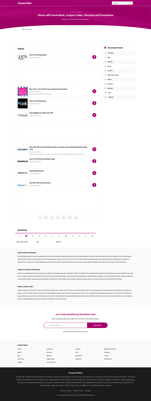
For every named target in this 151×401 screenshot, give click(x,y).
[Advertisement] (75, 35)
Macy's (108, 79)
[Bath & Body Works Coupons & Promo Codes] (23, 91)
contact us (130, 380)
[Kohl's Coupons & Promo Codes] (23, 161)
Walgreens (79, 355)
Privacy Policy (65, 391)
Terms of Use (78, 391)
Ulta (108, 92)
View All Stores (51, 362)
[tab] (19, 235)
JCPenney (109, 53)
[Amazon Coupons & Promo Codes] (23, 173)
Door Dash (21, 359)
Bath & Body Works (112, 75)
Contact (88, 391)
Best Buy (109, 62)
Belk (107, 57)
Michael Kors (108, 359)
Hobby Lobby (50, 359)
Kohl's (108, 66)
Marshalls (78, 359)
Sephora (20, 362)
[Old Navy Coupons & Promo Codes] (23, 149)
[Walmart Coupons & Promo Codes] (23, 185)
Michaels (109, 88)
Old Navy (109, 84)
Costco (106, 355)
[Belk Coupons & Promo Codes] (23, 103)
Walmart (109, 97)
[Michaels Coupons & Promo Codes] (23, 115)
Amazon (109, 70)
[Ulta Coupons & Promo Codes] (23, 57)
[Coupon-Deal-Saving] (25, 3)
